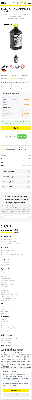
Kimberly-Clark (5, 290)
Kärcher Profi (4, 323)
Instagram (6, 264)
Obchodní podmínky (6, 278)
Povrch (19, 16)
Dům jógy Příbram (6, 342)
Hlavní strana (7, 14)
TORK (2, 288)
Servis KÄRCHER (5, 311)
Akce (2, 319)
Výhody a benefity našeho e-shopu (10, 294)
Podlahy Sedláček (5, 340)
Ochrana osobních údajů (7, 284)
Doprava (3, 276)
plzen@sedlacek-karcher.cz (11, 253)
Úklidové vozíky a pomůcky (8, 330)
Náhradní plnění (5, 292)
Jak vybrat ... (4, 282)
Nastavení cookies (16, 395)
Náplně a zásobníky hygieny (8, 326)
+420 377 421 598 (9, 251)
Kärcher (3, 356)
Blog (2, 272)
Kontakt (3, 313)
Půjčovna (3, 309)
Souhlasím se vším (16, 390)
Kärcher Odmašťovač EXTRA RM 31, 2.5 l (16, 18)
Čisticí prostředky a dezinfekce (20, 14)
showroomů (6, 366)
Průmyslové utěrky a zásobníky (9, 328)
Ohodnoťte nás (5, 296)
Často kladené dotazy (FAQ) (8, 298)
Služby (3, 307)
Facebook (6, 262)
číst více (18, 89)
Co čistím (13, 16)
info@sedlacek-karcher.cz (10, 241)
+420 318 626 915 (8, 239)
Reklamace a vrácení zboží (8, 280)
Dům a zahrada (5, 321)
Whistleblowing (5, 300)
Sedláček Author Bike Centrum (9, 338)
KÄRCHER (4, 286)
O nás (2, 274)
